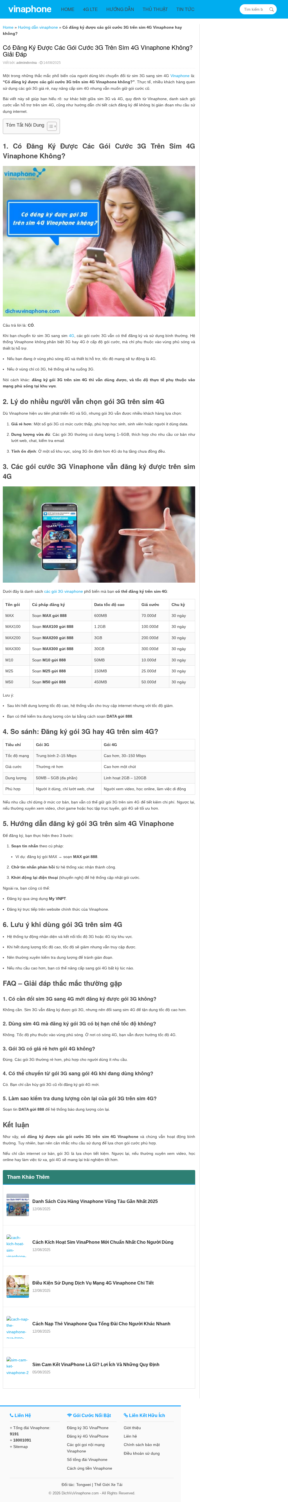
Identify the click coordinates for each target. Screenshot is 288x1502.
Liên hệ (130, 1436)
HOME (68, 9)
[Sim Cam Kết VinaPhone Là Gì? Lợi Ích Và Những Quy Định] (17, 1368)
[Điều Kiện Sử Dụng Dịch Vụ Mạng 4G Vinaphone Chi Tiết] (17, 1286)
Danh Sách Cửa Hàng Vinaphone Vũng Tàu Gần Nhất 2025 (95, 1201)
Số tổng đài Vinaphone (87, 1459)
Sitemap (20, 1446)
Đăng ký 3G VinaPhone (88, 1427)
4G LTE (90, 9)
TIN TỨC (185, 9)
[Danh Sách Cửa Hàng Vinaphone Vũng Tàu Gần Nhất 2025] (17, 1205)
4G (71, 335)
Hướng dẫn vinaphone (38, 27)
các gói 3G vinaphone (63, 591)
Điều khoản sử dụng (142, 1453)
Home (8, 27)
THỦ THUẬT (155, 9)
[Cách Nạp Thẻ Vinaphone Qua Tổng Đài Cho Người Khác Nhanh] (17, 1327)
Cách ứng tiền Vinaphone (89, 1468)
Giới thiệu (132, 1427)
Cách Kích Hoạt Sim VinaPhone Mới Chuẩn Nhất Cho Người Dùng (103, 1242)
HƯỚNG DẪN (120, 9)
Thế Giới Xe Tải (108, 1484)
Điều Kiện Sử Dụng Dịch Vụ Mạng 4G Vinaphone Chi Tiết (93, 1283)
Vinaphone (180, 75)
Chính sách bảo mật (142, 1444)
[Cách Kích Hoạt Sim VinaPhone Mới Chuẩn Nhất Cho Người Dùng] (17, 1246)
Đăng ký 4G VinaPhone (88, 1436)
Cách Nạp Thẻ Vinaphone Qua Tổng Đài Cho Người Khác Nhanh (101, 1323)
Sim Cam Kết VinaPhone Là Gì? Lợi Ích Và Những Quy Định (95, 1364)
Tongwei (83, 1484)
